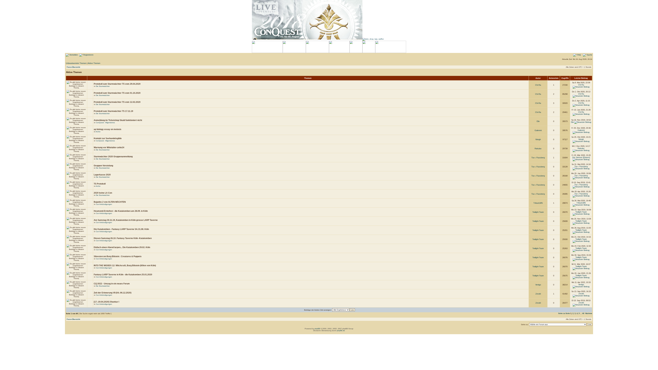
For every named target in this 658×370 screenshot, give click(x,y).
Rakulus (538, 148)
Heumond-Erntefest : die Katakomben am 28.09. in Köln (121, 211)
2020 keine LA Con (103, 193)
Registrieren (88, 55)
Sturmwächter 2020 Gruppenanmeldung (113, 156)
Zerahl (538, 294)
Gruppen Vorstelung (103, 165)
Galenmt (538, 130)
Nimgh (538, 139)
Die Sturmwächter (103, 86)
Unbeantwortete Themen (76, 63)
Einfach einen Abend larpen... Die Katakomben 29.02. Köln (122, 247)
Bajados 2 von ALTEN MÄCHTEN (110, 202)
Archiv (98, 132)
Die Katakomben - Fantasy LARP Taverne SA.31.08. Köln (121, 229)
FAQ (579, 55)
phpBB (317, 329)
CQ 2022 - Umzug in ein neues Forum (112, 283)
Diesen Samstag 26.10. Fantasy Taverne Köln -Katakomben (123, 238)
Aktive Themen (94, 63)
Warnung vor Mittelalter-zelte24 (109, 147)
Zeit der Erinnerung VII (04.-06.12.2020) (112, 293)
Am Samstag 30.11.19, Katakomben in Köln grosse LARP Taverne (126, 220)
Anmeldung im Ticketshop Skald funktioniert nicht (118, 120)
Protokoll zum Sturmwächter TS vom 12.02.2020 (117, 102)
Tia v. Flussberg (538, 158)
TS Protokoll (100, 184)
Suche (589, 55)
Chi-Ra (538, 85)
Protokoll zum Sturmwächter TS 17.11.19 (113, 111)
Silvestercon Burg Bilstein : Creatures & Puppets (118, 256)
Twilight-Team (538, 212)
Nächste (588, 313)
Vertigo (538, 285)
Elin (538, 121)
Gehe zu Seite (564, 313)
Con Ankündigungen (104, 204)
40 (583, 313)
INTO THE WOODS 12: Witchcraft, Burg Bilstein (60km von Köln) (125, 265)
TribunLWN (538, 203)
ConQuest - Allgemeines (105, 123)
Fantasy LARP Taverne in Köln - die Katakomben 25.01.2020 (123, 274)
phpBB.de (341, 330)
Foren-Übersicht (73, 67)
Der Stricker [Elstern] (581, 157)
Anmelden (73, 55)
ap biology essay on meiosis (107, 129)
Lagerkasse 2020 (102, 175)
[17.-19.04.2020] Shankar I (106, 302)
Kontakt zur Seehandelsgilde (108, 138)
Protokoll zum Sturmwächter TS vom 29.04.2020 (117, 84)
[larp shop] (373, 39)
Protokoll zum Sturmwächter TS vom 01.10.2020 (117, 93)
